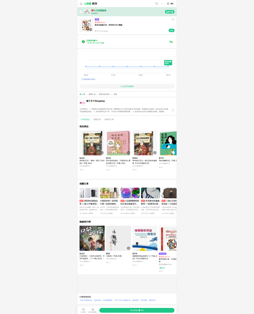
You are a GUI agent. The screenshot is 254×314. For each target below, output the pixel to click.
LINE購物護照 (107, 300)
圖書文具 (92, 94)
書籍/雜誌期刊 (104, 94)
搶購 (171, 30)
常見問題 (144, 300)
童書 (115, 94)
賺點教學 (135, 300)
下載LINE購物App (86, 300)
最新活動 (97, 300)
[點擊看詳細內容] (92, 142)
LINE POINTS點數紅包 (122, 300)
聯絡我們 (152, 300)
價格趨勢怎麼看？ (90, 79)
